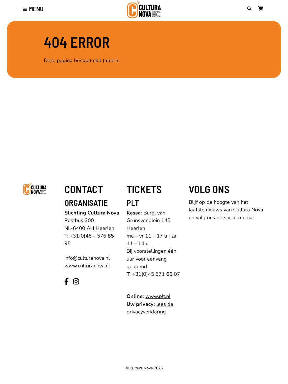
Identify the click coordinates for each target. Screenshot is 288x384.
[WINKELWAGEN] (261, 9)
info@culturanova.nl (87, 258)
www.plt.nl (157, 296)
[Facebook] (66, 282)
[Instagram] (76, 282)
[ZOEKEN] (250, 9)
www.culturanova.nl (87, 265)
